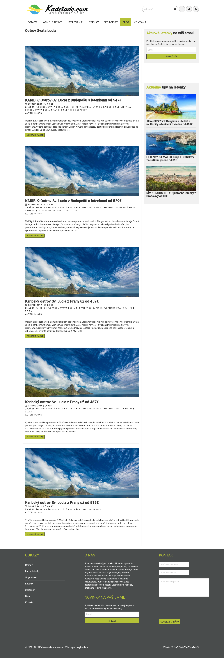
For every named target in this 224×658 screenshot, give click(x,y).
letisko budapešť (76, 110)
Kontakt (140, 22)
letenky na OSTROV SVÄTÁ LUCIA (58, 210)
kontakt (185, 647)
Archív (195, 647)
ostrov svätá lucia (50, 107)
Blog (126, 22)
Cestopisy (111, 22)
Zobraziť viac (34, 135)
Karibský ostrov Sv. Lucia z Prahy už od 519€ (62, 502)
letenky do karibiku (101, 107)
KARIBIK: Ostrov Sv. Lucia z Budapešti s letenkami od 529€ (73, 201)
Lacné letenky (52, 22)
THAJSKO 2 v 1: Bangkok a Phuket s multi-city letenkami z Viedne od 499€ (169, 123)
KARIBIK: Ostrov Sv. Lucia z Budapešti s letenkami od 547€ (73, 100)
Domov (32, 22)
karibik (57, 110)
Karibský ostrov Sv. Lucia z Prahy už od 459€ (62, 301)
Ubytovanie (75, 22)
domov (166, 647)
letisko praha (115, 308)
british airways (76, 107)
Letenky (93, 22)
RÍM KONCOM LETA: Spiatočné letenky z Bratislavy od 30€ (171, 194)
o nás (175, 647)
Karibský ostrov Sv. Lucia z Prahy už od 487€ (62, 402)
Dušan (38, 113)
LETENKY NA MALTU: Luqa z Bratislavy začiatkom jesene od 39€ (170, 158)
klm (129, 308)
